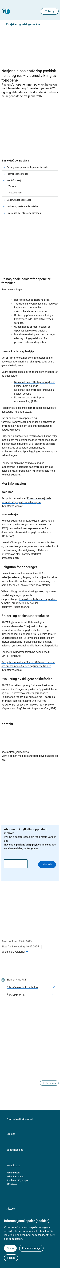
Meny (51, 11)
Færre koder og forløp (17, 174)
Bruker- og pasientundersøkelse (22, 206)
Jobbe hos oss (15, 1149)
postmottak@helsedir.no (15, 752)
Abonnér (47, 864)
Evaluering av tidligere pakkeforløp (24, 213)
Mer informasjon (15, 180)
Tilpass (11, 1257)
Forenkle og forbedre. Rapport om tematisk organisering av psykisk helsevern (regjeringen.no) (29, 603)
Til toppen (51, 1083)
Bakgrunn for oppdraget (19, 200)
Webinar (12, 186)
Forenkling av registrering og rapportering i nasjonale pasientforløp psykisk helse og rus (27, 467)
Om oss (11, 1133)
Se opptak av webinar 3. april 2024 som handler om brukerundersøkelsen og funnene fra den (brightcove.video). (28, 666)
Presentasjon (15, 192)
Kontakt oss (13, 1165)
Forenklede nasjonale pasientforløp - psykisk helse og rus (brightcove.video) (26, 502)
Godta (10, 1248)
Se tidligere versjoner (13, 951)
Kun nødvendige (31, 1248)
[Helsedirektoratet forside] (5, 11)
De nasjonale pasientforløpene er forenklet (27, 167)
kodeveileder (19, 421)
